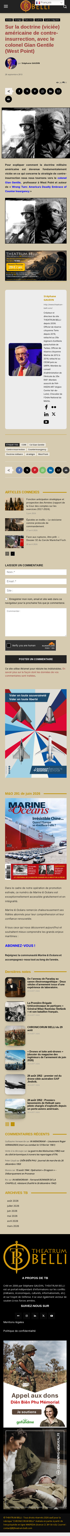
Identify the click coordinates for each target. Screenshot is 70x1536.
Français (45, 2)
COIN (24, 444)
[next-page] (13, 554)
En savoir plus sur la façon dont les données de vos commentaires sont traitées (35, 672)
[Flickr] (53, 407)
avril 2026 (12, 1220)
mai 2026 (12, 1215)
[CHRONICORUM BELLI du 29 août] (15, 1036)
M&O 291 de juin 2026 (22, 793)
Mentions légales (13, 1322)
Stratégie (18, 20)
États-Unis (28, 20)
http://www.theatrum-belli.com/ (53, 306)
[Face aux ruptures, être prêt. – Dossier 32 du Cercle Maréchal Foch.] (14, 541)
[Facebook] (19, 91)
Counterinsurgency (37, 449)
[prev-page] (7, 554)
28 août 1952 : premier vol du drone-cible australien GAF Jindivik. (44, 1078)
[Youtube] (46, 421)
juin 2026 (12, 1210)
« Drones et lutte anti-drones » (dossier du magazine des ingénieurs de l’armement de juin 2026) (46, 1056)
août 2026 (13, 1200)
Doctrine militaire (14, 454)
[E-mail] (58, 91)
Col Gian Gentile (37, 444)
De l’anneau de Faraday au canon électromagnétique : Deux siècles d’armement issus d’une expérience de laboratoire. (46, 983)
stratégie (30, 454)
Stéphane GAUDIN (31, 63)
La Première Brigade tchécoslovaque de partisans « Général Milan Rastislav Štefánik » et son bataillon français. (46, 1007)
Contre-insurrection (15, 449)
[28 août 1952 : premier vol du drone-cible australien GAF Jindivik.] (15, 1084)
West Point (43, 454)
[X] (27, 91)
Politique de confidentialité (19, 1330)
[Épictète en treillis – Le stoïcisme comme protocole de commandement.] (14, 524)
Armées (9, 20)
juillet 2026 (13, 1205)
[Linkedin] (50, 91)
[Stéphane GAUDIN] (11, 63)
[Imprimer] (8, 99)
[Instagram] (26, 1316)
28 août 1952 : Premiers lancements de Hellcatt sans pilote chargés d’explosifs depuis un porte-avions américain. (46, 1104)
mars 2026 (13, 1226)
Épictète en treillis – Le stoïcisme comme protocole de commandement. (44, 523)
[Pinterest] (34, 91)
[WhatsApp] (42, 91)
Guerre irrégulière (52, 20)
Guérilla (39, 20)
